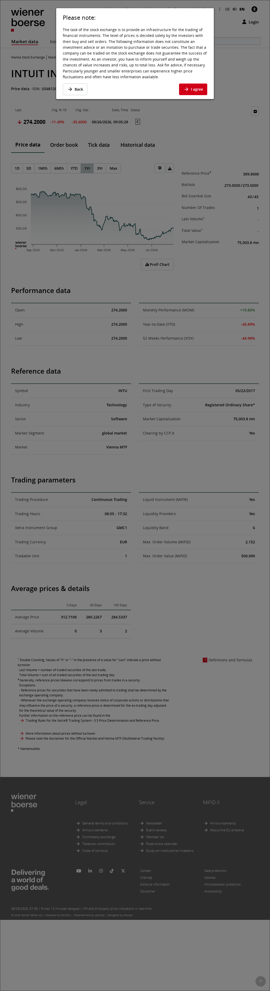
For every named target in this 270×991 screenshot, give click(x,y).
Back (79, 89)
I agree (197, 89)
